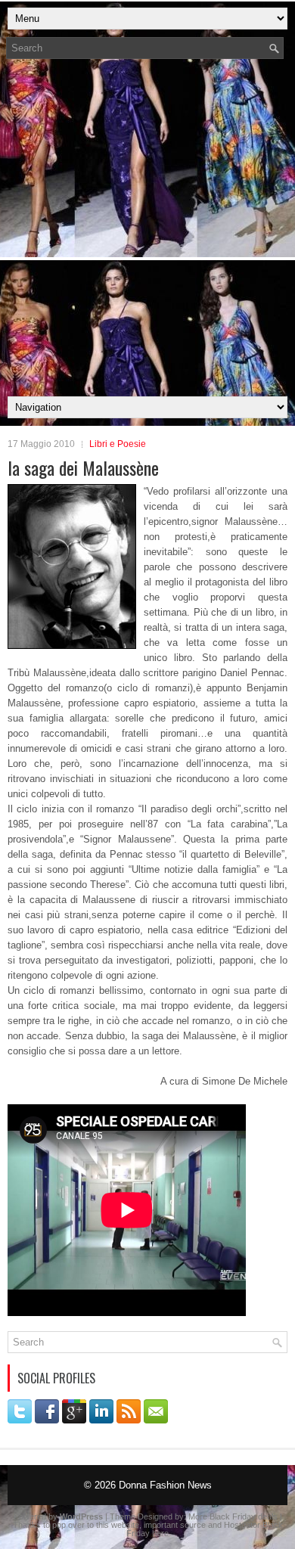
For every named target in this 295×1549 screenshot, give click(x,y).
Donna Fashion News (165, 1485)
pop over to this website (95, 1524)
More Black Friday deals (233, 1516)
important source (175, 1524)
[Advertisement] (147, 232)
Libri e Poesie (117, 444)
